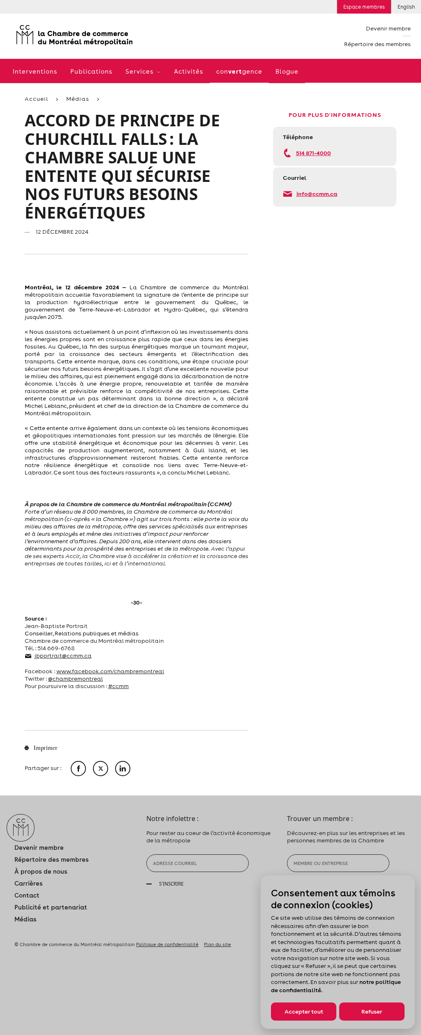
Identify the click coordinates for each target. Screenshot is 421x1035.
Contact (26, 895)
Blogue (286, 71)
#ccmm (118, 686)
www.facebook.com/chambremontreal (110, 671)
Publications (91, 71)
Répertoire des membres (377, 44)
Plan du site (217, 944)
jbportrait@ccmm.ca (63, 655)
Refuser (371, 1011)
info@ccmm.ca (317, 194)
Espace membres (364, 7)
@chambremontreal (75, 678)
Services (140, 71)
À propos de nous (40, 871)
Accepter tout (304, 1011)
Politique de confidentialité (167, 944)
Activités (188, 71)
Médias (77, 98)
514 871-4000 (313, 153)
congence (239, 71)
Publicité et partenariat (50, 907)
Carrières (28, 883)
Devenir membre (388, 28)
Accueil (36, 98)
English (406, 7)
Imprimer (45, 748)
